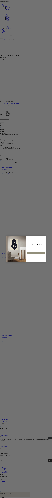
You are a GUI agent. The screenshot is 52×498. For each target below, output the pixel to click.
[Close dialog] (44, 237)
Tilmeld (36, 253)
